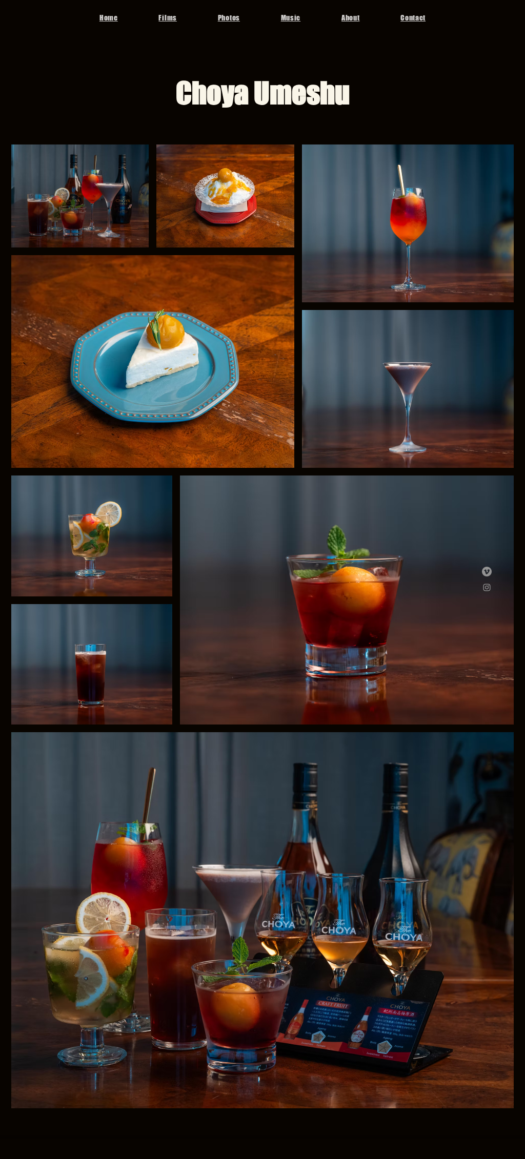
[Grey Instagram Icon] (487, 587)
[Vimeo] (487, 571)
